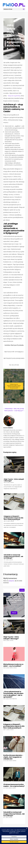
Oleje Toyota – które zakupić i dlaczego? (14, 480)
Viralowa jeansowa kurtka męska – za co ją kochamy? (14, 785)
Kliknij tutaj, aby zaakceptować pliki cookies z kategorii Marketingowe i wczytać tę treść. (14, 386)
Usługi (8, 56)
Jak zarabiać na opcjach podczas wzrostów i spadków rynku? (14, 599)
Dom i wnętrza (13, 698)
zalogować (11, 580)
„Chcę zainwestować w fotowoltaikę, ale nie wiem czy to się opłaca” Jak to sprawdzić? (13, 694)
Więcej (14, 613)
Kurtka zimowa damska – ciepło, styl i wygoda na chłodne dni (13, 757)
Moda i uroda (13, 667)
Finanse (10, 608)
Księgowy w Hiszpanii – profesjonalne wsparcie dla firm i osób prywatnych (13, 517)
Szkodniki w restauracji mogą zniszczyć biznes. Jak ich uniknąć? (13, 556)
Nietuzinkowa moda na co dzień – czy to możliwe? (13, 665)
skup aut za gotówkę (14, 95)
